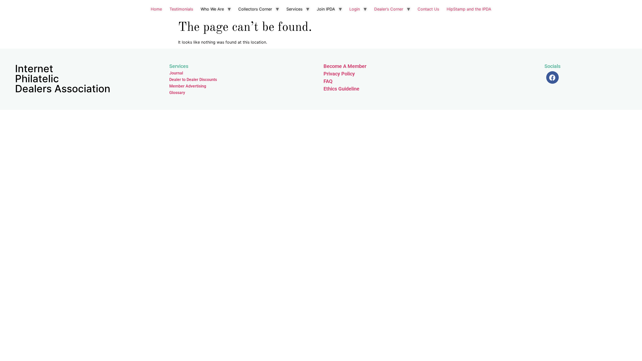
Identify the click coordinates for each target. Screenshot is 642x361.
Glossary (177, 92)
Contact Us (428, 9)
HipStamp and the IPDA (469, 9)
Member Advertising (187, 86)
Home (156, 9)
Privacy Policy (339, 74)
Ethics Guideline (341, 89)
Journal (176, 73)
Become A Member (345, 66)
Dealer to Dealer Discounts (193, 79)
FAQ (328, 81)
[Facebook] (552, 77)
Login (354, 9)
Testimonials (181, 9)
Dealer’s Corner (388, 9)
